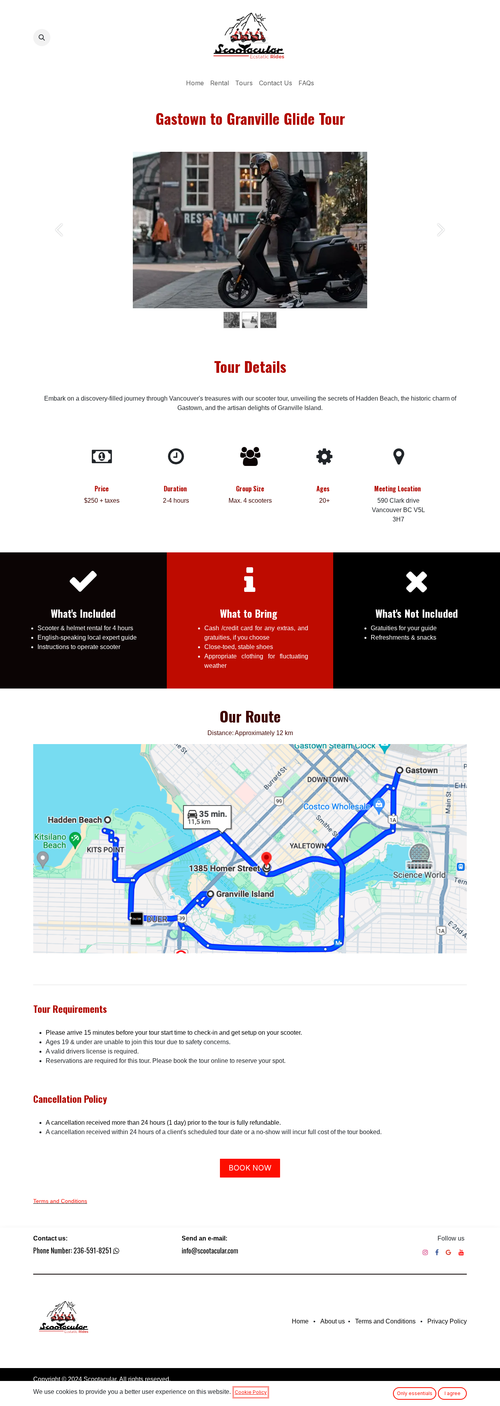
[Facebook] (437, 1252)
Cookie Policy (251, 1392)
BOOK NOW (250, 1167)
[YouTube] (461, 1252)
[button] (41, 37)
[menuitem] (195, 83)
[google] (448, 1252)
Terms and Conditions (60, 1201)
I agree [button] (453, 1393)
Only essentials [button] (414, 1393)
